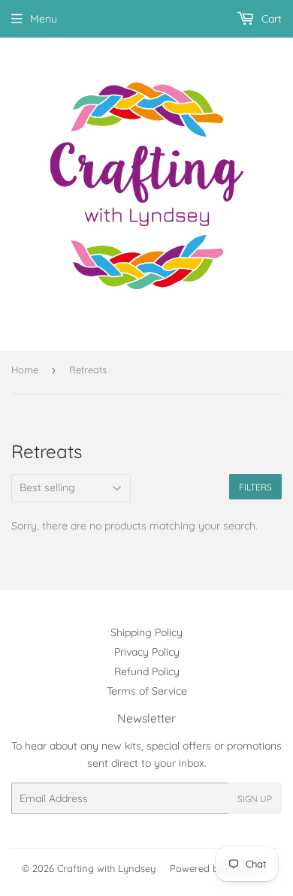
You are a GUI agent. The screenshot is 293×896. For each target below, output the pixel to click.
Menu (43, 19)
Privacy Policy (147, 652)
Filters (255, 487)
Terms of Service (147, 691)
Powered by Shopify (215, 868)
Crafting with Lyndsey (106, 868)
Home (24, 370)
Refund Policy (147, 671)
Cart (270, 19)
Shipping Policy (146, 632)
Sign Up (254, 798)
